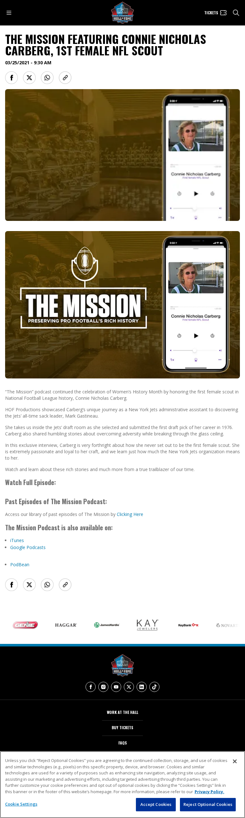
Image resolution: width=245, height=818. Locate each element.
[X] (129, 687)
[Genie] (14, 625)
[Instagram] (103, 687)
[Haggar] (55, 625)
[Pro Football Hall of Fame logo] (122, 13)
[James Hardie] (96, 625)
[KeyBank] (178, 625)
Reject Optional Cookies (207, 804)
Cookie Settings (21, 804)
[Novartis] (219, 625)
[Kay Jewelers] (137, 625)
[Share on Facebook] (11, 77)
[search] (236, 13)
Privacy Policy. (209, 791)
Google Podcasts (28, 547)
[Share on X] (29, 77)
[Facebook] (90, 687)
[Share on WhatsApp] (47, 77)
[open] (9, 13)
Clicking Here (130, 514)
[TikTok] (154, 687)
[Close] (235, 761)
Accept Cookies (156, 804)
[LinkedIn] (142, 687)
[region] (122, 784)
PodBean (19, 564)
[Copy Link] (65, 77)
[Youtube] (116, 687)
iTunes (17, 540)
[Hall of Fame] (122, 665)
